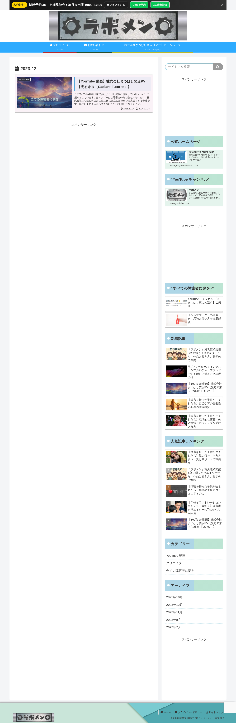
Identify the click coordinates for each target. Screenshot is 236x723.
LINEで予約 (139, 4)
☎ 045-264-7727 (116, 4)
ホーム (167, 712)
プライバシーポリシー (189, 712)
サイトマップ (215, 712)
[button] (218, 66)
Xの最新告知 (160, 4)
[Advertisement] (84, 151)
